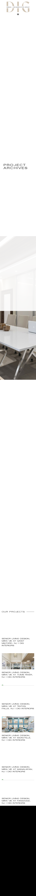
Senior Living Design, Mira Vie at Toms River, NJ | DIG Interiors (17, 674)
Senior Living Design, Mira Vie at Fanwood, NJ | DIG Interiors (16, 800)
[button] (18, 14)
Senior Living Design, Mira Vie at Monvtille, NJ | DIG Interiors (16, 737)
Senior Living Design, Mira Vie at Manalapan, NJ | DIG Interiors (17, 769)
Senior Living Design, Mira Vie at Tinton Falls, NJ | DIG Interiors (18, 706)
